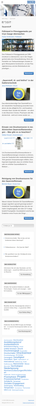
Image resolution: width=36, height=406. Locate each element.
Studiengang (8, 385)
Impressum (31, 400)
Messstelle (7, 366)
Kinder (25, 361)
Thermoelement (18, 388)
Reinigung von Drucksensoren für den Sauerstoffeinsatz (17, 179)
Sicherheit (16, 381)
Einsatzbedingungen (9, 355)
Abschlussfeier (18, 340)
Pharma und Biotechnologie (18, 374)
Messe (27, 364)
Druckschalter (10, 353)
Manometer (18, 364)
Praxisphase (10, 377)
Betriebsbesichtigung (11, 346)
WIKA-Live (7, 390)
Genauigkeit (8, 357)
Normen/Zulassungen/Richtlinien (18, 371)
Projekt (21, 377)
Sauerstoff (12, 18)
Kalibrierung (18, 361)
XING (8, 22)
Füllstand (18, 37)
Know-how (16, 184)
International (9, 361)
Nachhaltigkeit (17, 366)
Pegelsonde (7, 374)
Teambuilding (19, 386)
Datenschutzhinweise (28, 403)
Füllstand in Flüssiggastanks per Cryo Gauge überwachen (17, 32)
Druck (15, 86)
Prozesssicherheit (12, 379)
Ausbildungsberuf (12, 342)
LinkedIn (10, 22)
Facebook (3, 22)
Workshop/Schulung (17, 390)
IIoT (28, 359)
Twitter (5, 22)
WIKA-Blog (5, 18)
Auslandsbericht (11, 344)
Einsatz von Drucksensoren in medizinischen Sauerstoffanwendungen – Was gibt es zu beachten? (17, 129)
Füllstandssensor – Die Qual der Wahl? (17, 247)
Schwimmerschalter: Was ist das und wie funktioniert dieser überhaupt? (17, 239)
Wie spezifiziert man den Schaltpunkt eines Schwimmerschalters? (18, 255)
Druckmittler (23, 351)
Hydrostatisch (22, 359)
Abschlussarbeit (8, 340)
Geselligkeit (18, 357)
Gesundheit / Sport (10, 359)
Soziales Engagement (14, 383)
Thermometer (26, 388)
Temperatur (9, 388)
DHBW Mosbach (10, 349)
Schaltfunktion (25, 379)
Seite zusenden (12, 22)
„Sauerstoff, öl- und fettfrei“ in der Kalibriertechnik (18, 81)
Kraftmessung (8, 364)
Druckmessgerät (11, 351)
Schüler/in (8, 381)
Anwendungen (18, 135)
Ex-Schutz (19, 355)
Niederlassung (11, 368)
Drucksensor (24, 353)
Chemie (21, 346)
